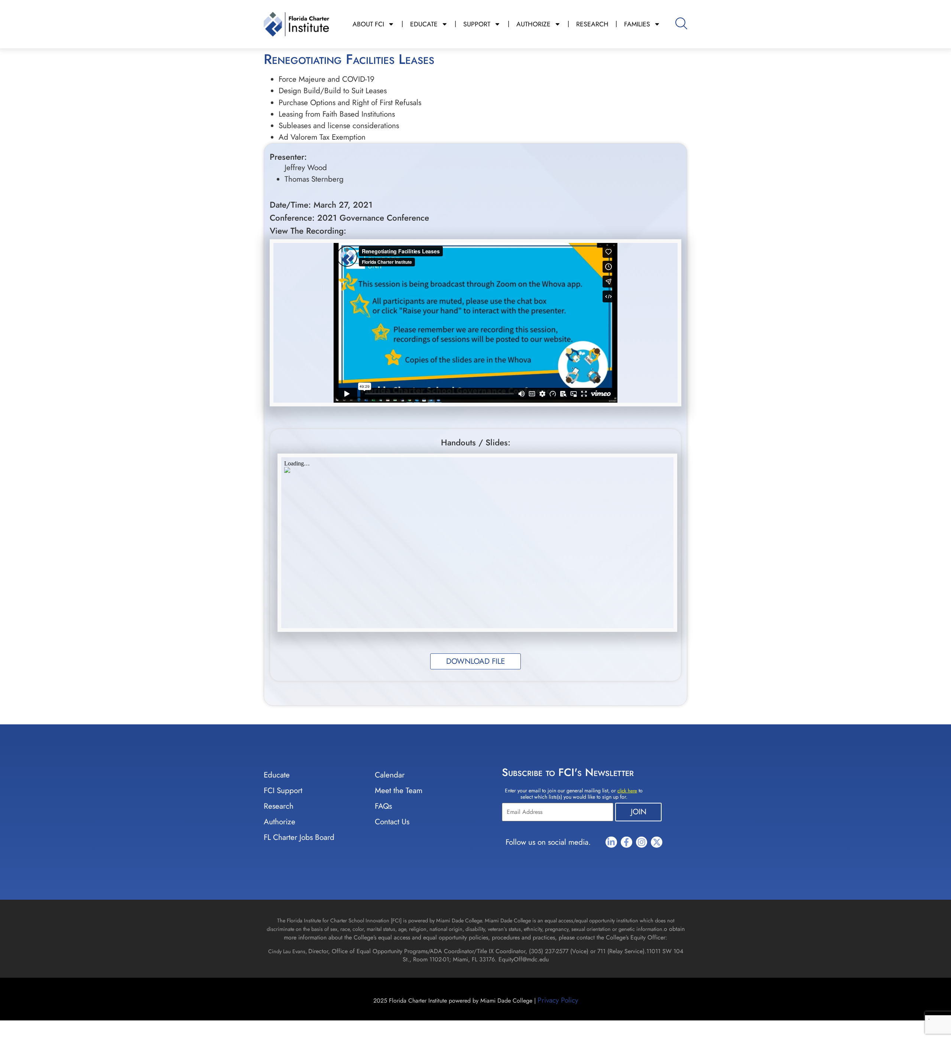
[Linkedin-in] (611, 842)
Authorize (279, 821)
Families (637, 24)
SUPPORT (476, 24)
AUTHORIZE (533, 24)
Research (278, 806)
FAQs (383, 806)
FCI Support (283, 790)
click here (627, 790)
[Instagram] (641, 842)
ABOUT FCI (368, 24)
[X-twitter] (656, 842)
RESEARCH (592, 24)
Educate (277, 774)
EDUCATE (424, 24)
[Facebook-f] (626, 842)
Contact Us (392, 821)
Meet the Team (398, 790)
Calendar (390, 774)
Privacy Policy (558, 1000)
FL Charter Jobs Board (299, 837)
